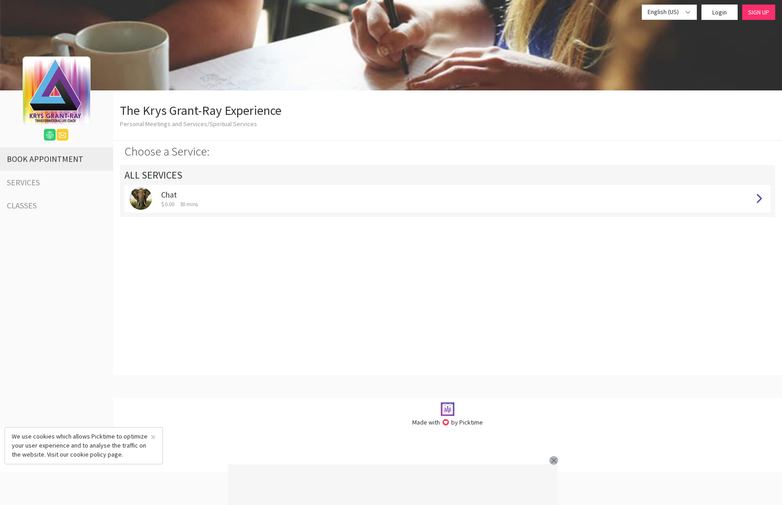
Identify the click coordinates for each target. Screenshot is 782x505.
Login (719, 12)
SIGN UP (758, 12)
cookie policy (88, 454)
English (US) (664, 12)
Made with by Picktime (447, 422)
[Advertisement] (393, 484)
